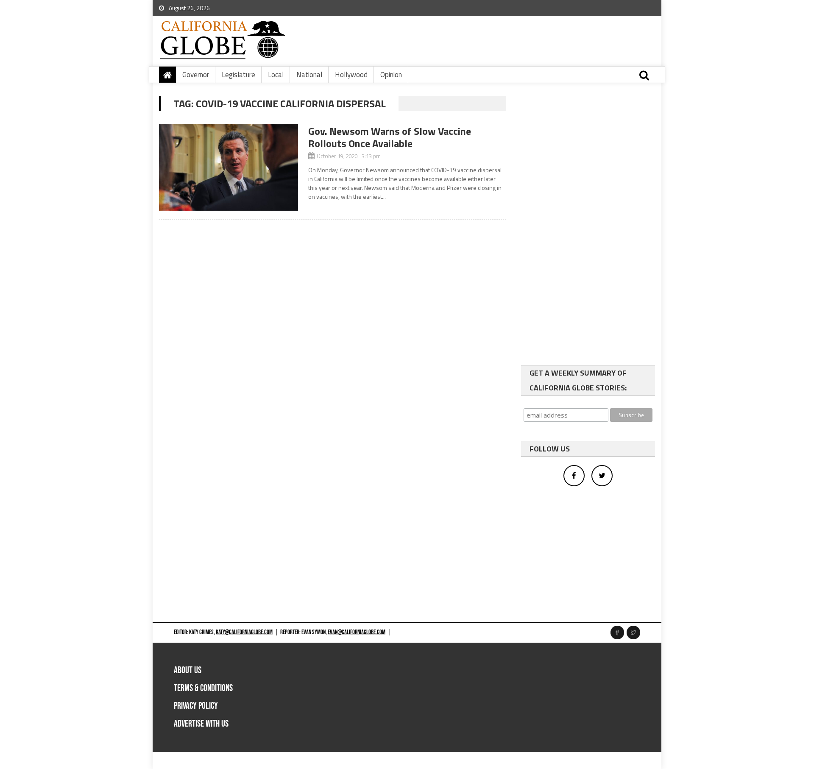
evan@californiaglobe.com (356, 632)
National (309, 74)
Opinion (391, 74)
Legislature (238, 74)
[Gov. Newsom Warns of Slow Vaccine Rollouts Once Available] (228, 167)
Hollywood (351, 74)
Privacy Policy (196, 706)
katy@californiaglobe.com (244, 632)
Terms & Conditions (203, 688)
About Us (187, 670)
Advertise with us (201, 724)
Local (276, 74)
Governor (195, 74)
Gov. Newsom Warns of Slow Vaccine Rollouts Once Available (389, 137)
